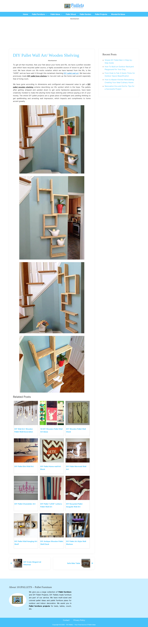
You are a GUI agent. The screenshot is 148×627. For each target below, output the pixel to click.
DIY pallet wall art (71, 73)
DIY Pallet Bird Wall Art (24, 466)
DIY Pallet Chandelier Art (24, 504)
